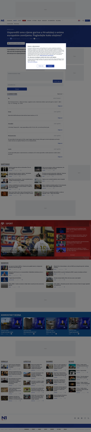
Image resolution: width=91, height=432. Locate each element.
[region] (46, 56)
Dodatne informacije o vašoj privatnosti (46, 55)
